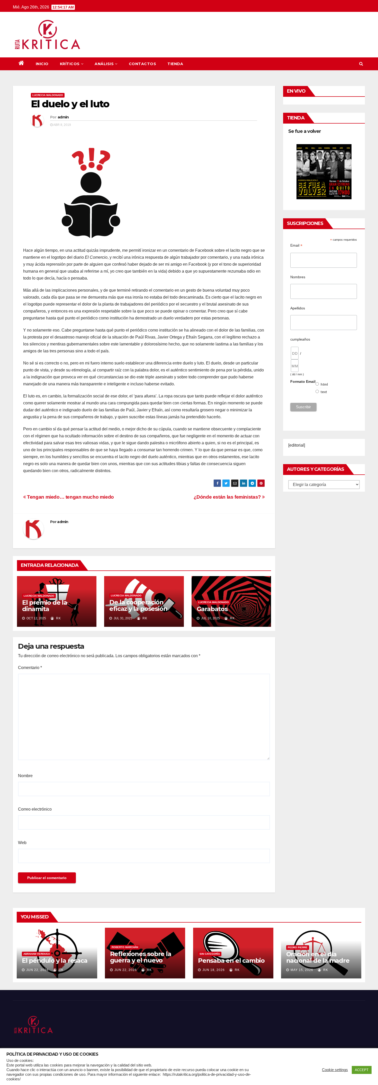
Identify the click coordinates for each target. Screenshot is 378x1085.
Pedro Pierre (298, 947)
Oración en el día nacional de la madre (317, 957)
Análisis (104, 64)
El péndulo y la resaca (54, 960)
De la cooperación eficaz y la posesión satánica (138, 608)
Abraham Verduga (36, 953)
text (324, 392)
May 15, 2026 (302, 970)
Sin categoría (210, 953)
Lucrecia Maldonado (47, 95)
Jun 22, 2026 (37, 970)
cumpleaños (300, 339)
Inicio (42, 64)
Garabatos (212, 609)
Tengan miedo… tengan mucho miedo (70, 497)
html (324, 384)
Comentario (30, 667)
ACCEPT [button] (361, 1070)
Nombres (297, 277)
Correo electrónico (35, 809)
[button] (361, 64)
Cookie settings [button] (335, 1070)
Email (296, 245)
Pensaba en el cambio (231, 960)
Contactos (142, 64)
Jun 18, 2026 (213, 970)
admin (63, 117)
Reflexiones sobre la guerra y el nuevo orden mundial (140, 960)
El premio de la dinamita (44, 606)
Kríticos (70, 64)
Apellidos (297, 308)
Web (22, 842)
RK (58, 618)
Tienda (175, 64)
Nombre (25, 776)
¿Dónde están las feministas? (228, 497)
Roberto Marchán (125, 947)
